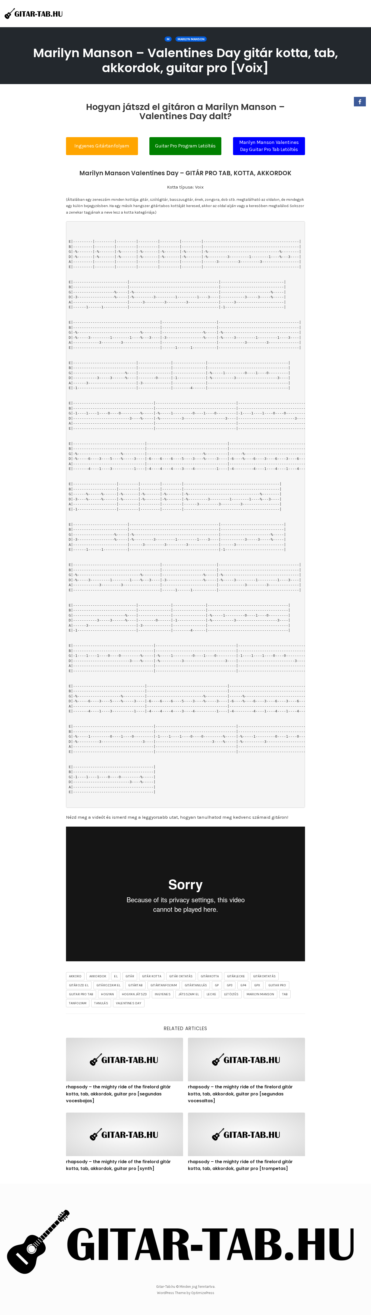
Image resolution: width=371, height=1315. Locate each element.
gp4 (243, 985)
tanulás (101, 1003)
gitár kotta (151, 976)
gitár (129, 976)
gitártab (135, 985)
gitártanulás (196, 985)
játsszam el (188, 994)
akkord (75, 976)
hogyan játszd (134, 994)
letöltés (231, 994)
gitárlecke (236, 976)
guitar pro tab (81, 994)
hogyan (107, 994)
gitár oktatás (181, 976)
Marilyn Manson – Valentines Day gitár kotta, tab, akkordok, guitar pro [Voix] (185, 60)
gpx (257, 985)
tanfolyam (78, 1003)
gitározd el (79, 985)
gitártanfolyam (163, 985)
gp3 (230, 985)
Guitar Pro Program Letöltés (185, 146)
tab (285, 994)
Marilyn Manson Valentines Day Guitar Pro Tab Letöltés (269, 145)
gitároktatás (264, 976)
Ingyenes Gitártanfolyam (101, 146)
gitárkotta (210, 976)
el (115, 976)
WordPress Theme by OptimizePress (185, 1293)
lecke (211, 994)
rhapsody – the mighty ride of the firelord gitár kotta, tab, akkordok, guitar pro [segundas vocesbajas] (118, 1094)
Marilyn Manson (191, 39)
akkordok (97, 976)
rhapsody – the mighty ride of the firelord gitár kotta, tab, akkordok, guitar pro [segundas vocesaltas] (240, 1094)
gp (217, 985)
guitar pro (277, 985)
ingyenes (163, 994)
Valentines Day (129, 1003)
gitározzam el (108, 985)
